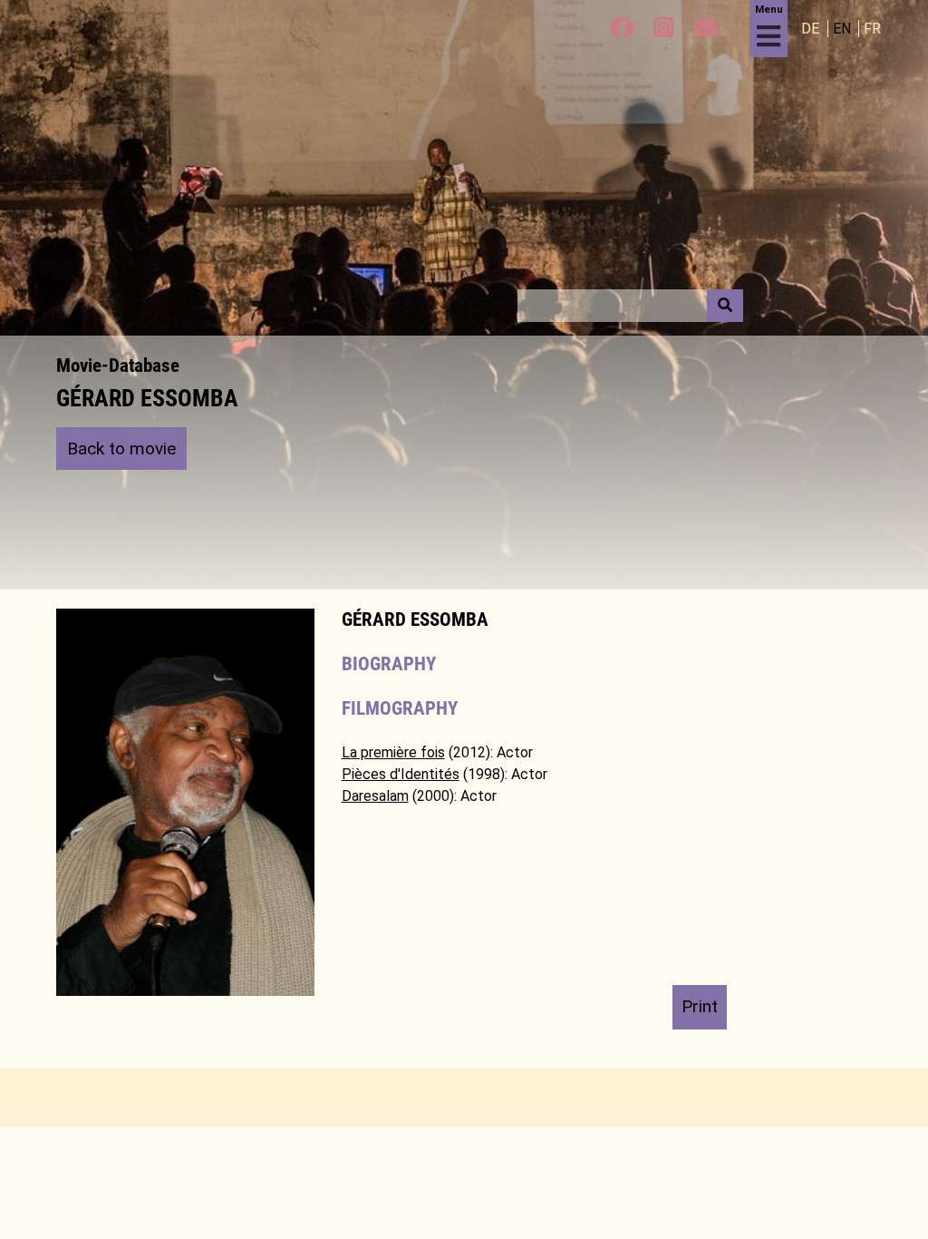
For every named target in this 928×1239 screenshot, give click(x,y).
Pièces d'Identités (400, 774)
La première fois (393, 752)
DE (812, 28)
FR (872, 28)
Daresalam (375, 796)
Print (700, 1006)
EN (844, 28)
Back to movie (121, 448)
